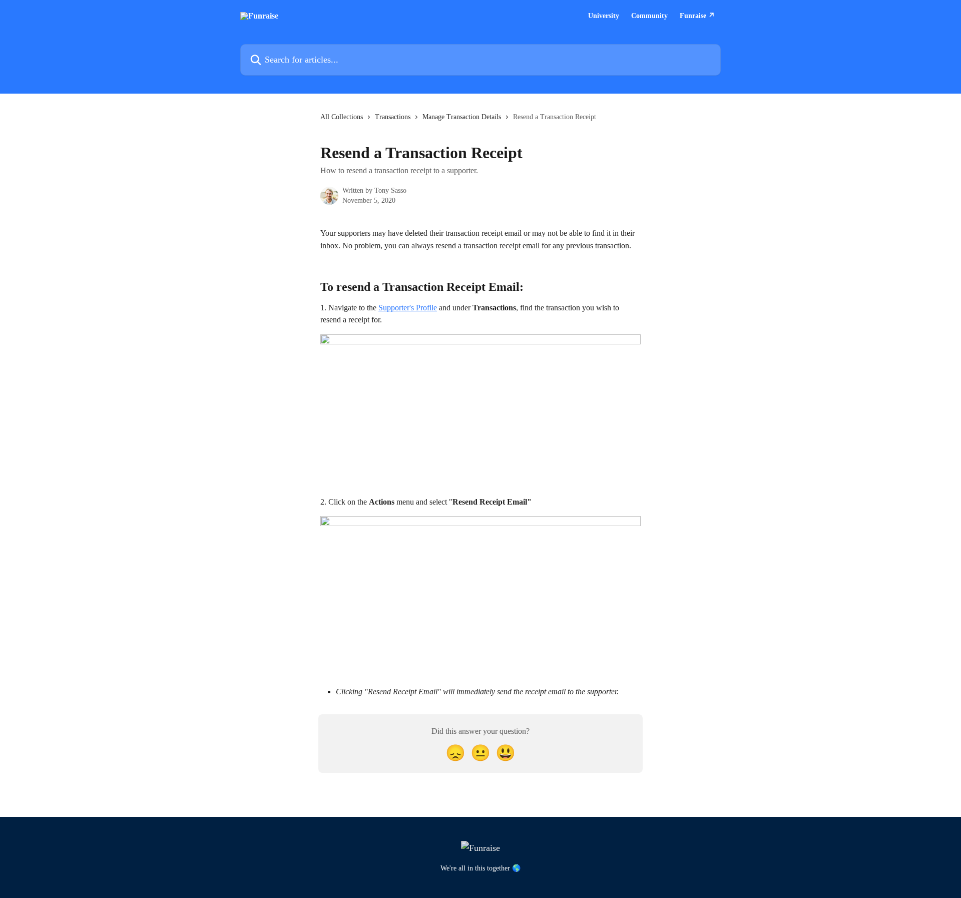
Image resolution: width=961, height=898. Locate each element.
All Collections (341, 117)
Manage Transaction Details (461, 117)
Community (649, 16)
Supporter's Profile (407, 307)
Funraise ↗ (697, 16)
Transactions (392, 117)
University (603, 16)
